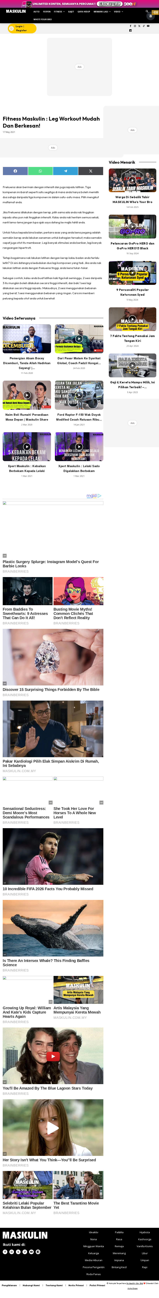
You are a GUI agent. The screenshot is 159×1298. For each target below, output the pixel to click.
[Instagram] (135, 26)
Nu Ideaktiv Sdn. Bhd (134, 1283)
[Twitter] (139, 26)
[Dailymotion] (130, 31)
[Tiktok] (144, 26)
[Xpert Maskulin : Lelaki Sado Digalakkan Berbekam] (79, 446)
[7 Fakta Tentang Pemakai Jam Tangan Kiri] (132, 319)
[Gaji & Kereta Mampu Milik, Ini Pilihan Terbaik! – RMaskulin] (132, 365)
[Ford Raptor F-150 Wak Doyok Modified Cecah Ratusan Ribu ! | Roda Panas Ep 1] (79, 395)
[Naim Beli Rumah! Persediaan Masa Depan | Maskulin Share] (27, 395)
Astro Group (132, 1288)
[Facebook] (130, 26)
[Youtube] (148, 26)
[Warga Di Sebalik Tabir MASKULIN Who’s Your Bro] (132, 180)
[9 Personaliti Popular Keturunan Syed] (132, 273)
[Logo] (16, 11)
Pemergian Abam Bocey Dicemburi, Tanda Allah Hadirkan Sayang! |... (27, 363)
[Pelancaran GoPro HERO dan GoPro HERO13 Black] (132, 227)
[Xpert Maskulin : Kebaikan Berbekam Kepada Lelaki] (27, 446)
